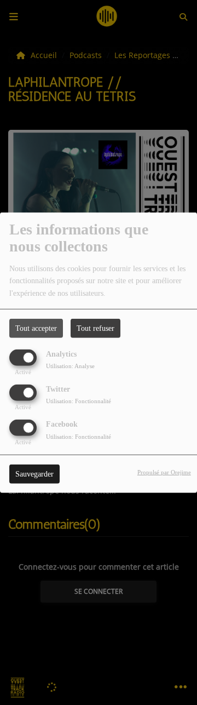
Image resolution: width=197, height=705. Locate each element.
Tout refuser (95, 328)
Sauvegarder (34, 474)
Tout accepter (36, 328)
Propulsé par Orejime (164, 472)
